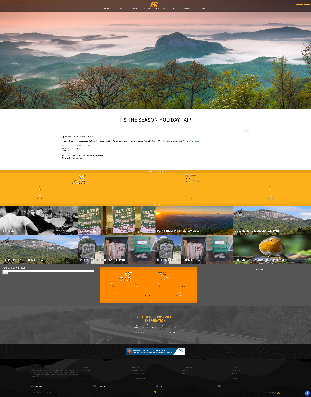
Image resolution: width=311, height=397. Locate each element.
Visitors (106, 9)
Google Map (77, 158)
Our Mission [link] (186, 376)
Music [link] (84, 378)
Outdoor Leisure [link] (138, 373)
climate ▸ (155, 205)
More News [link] (260, 269)
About (174, 9)
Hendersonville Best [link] (154, 6)
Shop (300, 3)
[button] (173, 332)
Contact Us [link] (236, 371)
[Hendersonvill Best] (155, 393)
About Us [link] (185, 373)
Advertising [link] (186, 371)
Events (134, 9)
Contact (203, 9)
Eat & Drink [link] (86, 371)
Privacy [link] (234, 378)
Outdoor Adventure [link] (139, 371)
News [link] (184, 378)
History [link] (85, 376)
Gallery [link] (234, 373)
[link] (38, 386)
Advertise (188, 9)
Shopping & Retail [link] (138, 376)
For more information (191, 141)
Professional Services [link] (140, 378)
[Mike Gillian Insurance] (155, 351)
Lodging (120, 9)
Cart (307, 3)
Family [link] (84, 373)
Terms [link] (234, 376)
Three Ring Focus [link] (278, 393)
